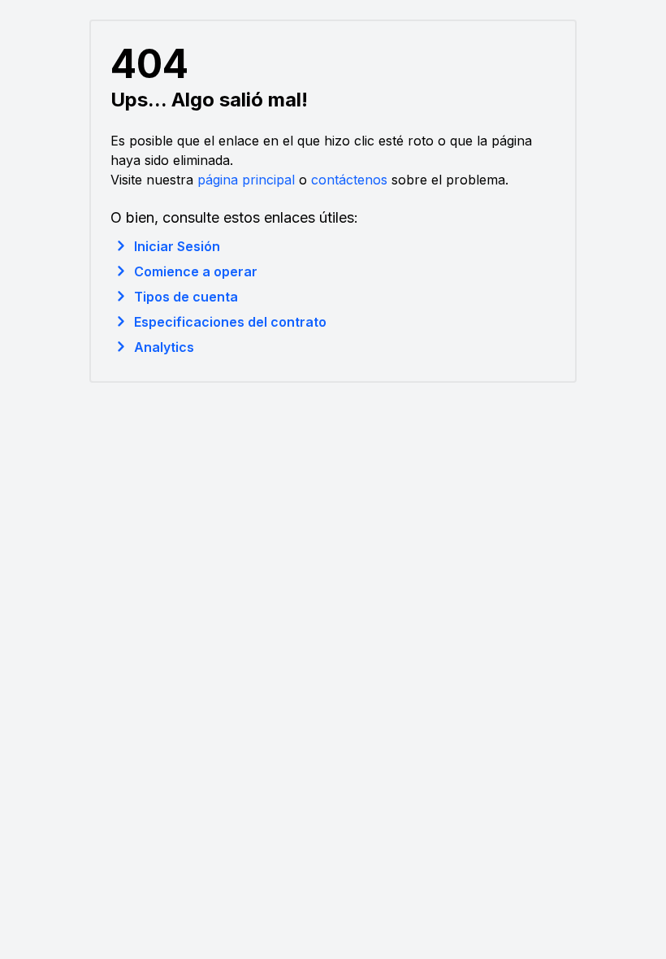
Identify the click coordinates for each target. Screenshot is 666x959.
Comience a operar (195, 271)
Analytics (164, 347)
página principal (246, 179)
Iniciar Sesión (177, 246)
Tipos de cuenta (186, 297)
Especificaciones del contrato (230, 322)
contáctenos (349, 179)
